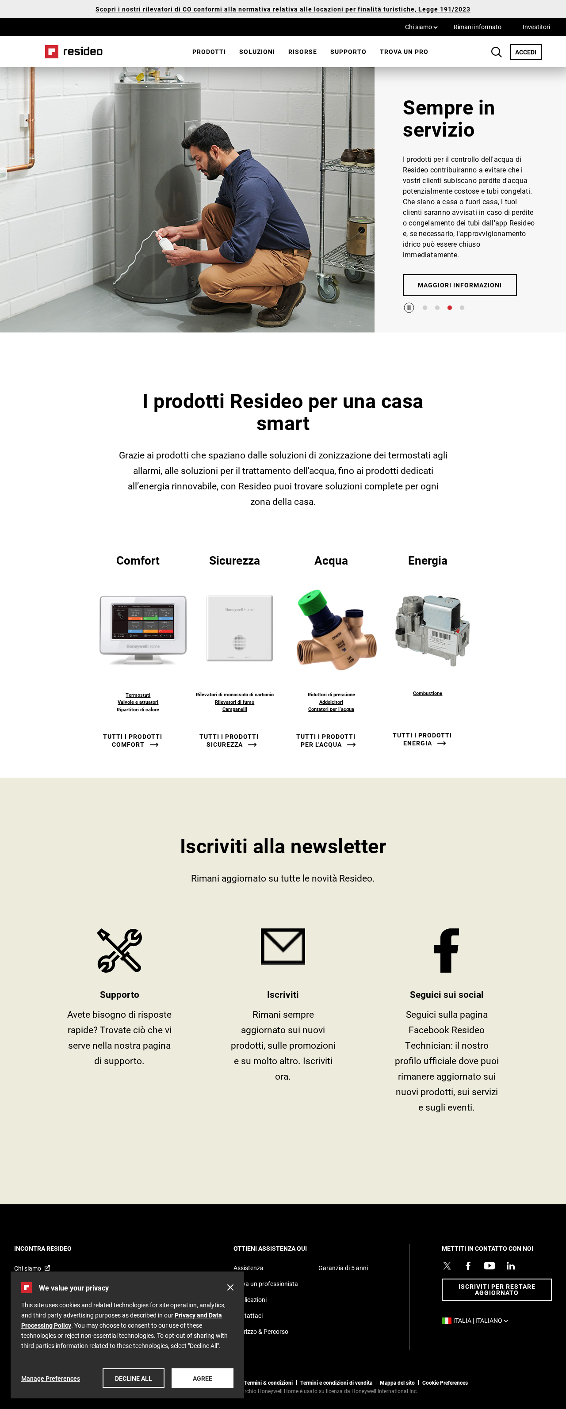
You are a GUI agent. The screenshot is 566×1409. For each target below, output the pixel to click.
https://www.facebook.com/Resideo (446, 1023)
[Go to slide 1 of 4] (425, 307)
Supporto (348, 51)
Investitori (536, 27)
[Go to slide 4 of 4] (462, 307)
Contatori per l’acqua (331, 709)
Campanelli (234, 709)
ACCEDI (528, 51)
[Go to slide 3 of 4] (449, 307)
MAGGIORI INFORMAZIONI (460, 285)
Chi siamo (421, 26)
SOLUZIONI (257, 51)
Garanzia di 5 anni (343, 1268)
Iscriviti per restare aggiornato (497, 1289)
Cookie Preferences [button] (445, 1382)
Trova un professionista (265, 1283)
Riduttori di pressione (331, 694)
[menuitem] (209, 52)
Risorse (302, 51)
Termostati (138, 694)
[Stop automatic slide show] (409, 307)
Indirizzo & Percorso (260, 1331)
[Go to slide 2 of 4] (437, 307)
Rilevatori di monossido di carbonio (235, 694)
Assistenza (248, 1268)
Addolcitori (331, 702)
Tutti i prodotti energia (422, 739)
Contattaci (248, 1315)
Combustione (427, 693)
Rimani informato (477, 27)
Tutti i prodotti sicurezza (229, 740)
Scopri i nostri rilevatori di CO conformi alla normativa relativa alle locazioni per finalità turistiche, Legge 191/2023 (283, 9)
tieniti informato (283, 1023)
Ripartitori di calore (138, 709)
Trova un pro (404, 51)
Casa (71, 51)
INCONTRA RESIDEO (55, 1248)
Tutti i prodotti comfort (132, 740)
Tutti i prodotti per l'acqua (326, 740)
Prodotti (209, 51)
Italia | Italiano (482, 1320)
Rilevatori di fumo (234, 702)
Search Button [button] (496, 52)
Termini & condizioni (268, 1382)
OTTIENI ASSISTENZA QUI (282, 1248)
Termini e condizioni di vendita (336, 1382)
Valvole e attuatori (138, 702)
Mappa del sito (397, 1382)
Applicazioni (250, 1299)
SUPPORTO (119, 1023)
